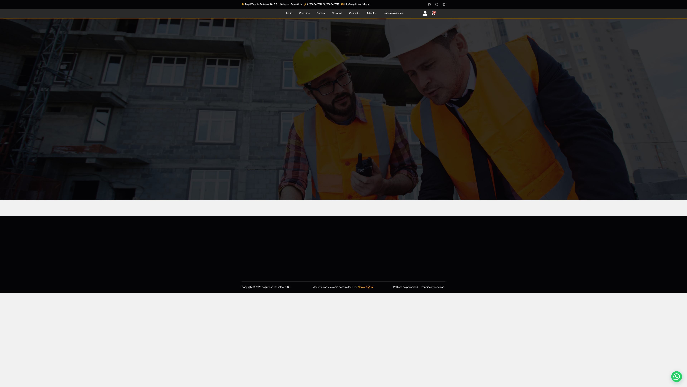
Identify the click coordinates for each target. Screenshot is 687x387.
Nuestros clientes (393, 13)
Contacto (354, 13)
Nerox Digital (366, 287)
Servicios (304, 13)
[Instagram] (436, 4)
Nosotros (337, 13)
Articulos (371, 13)
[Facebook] (429, 4)
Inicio (289, 13)
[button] (676, 376)
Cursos (321, 13)
